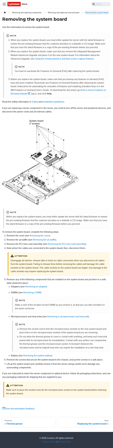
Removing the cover (39, 235)
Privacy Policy (49, 442)
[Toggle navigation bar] (4, 4)
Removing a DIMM (32, 292)
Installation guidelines (53, 102)
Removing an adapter (35, 286)
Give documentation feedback (20, 408)
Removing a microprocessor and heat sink (67, 316)
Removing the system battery (37, 355)
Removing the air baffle (44, 240)
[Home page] (4, 12)
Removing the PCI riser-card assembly (66, 244)
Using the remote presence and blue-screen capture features (64, 59)
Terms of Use (64, 442)
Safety (35, 102)
